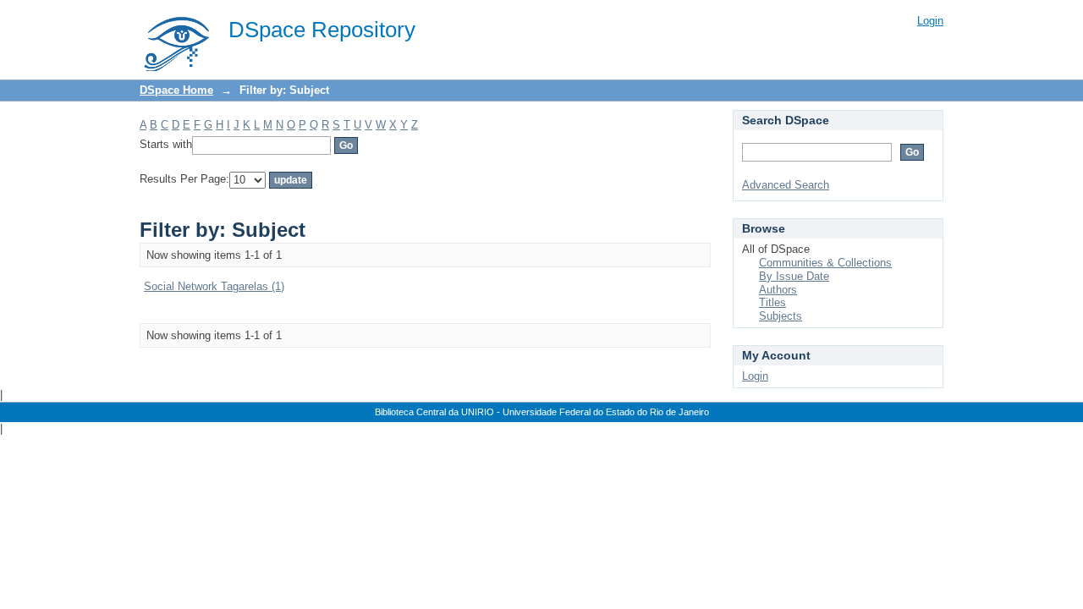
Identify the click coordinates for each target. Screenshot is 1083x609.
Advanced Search (785, 184)
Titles (772, 302)
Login (930, 20)
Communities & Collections (825, 262)
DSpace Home (176, 90)
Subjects (780, 316)
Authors (778, 289)
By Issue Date (794, 276)
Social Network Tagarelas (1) (214, 286)
